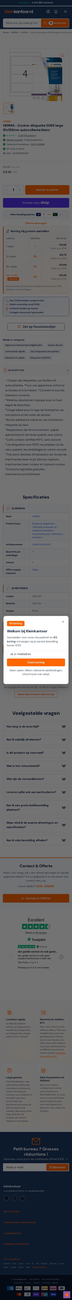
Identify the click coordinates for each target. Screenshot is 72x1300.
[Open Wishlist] (66, 1294)
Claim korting (36, 662)
